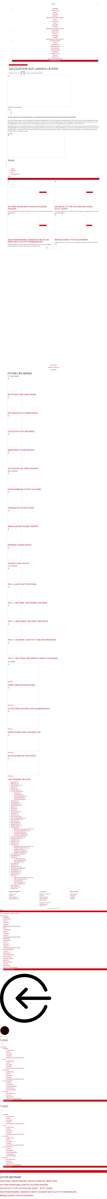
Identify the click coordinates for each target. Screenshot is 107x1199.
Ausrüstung (55, 10)
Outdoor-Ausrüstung (21, 830)
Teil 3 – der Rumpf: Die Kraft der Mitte (28, 621)
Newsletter (14, 824)
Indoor (13, 810)
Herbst (13, 807)
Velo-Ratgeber (18, 882)
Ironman (13, 813)
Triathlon (14, 874)
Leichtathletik (15, 816)
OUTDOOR (55, 30)
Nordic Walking (15, 826)
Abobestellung (73, 894)
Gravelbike (14, 802)
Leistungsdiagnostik (17, 818)
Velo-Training (18, 884)
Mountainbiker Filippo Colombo (24, 489)
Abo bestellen (55, 53)
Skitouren (14, 863)
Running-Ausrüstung (20, 847)
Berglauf (14, 783)
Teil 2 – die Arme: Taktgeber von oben (27, 603)
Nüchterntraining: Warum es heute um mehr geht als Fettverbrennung (28, 241)
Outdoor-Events (19, 832)
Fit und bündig (18, 858)
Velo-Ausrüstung (19, 879)
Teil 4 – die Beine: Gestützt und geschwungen (32, 640)
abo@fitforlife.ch (43, 904)
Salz (12, 172)
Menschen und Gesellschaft (55, 17)
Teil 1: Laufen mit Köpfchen (22, 584)
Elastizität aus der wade (21, 431)
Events (55, 12)
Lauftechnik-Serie (19, 860)
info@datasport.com (14, 898)
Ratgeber (55, 14)
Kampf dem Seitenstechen (21, 685)
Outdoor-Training (19, 835)
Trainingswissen (15, 174)
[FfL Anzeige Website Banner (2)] (36, 146)
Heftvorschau (89, 192)
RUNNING (55, 8)
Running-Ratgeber (19, 851)
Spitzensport (15, 866)
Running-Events (19, 849)
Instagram (72, 897)
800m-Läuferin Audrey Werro (23, 526)
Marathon (10, 729)
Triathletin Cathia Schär (21, 508)
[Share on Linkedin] (55, 114)
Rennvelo (14, 841)
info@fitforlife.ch (43, 898)
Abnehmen (14, 782)
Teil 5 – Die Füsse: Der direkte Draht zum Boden (33, 658)
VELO (55, 19)
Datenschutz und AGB (55, 908)
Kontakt (55, 55)
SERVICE (55, 51)
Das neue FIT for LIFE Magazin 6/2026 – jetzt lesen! (74, 208)
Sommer (13, 865)
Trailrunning (15, 873)
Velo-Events (18, 880)
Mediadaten (55, 57)
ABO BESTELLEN (55, 60)
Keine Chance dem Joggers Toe (24, 732)
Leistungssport (43, 225)
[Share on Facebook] (55, 111)
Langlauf (14, 815)
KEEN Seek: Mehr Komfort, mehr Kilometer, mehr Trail (28, 1181)
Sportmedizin (55, 48)
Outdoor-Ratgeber (20, 833)
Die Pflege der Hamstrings (22, 394)
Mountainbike (15, 822)
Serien (13, 857)
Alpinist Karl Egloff (19, 563)
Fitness (55, 42)
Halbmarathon (15, 804)
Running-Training (19, 852)
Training (55, 16)
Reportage (14, 843)
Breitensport (11, 705)
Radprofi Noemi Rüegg (20, 545)
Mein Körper (18, 862)
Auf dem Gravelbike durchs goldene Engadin (27, 208)
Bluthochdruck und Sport (22, 756)
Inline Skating (15, 811)
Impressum (50, 908)
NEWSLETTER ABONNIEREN (55, 59)
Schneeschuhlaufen (17, 854)
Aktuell (12, 169)
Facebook (72, 898)
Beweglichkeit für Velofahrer (71, 240)
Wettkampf (14, 887)
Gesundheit (55, 44)
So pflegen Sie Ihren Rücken (23, 468)
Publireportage (43, 192)
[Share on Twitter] (55, 113)
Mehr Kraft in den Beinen (21, 450)
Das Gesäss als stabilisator (23, 413)
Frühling (13, 800)
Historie (13, 808)
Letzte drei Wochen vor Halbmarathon (28, 709)
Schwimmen (14, 855)
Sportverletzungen (17, 868)
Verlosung (14, 885)
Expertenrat (12, 65)
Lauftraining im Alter (19, 779)
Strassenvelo (15, 871)
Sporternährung (55, 46)
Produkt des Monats (17, 837)
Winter (13, 888)
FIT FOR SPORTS (55, 41)
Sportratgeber (55, 50)
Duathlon (14, 786)
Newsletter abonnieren (53, 367)
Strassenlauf (15, 869)
